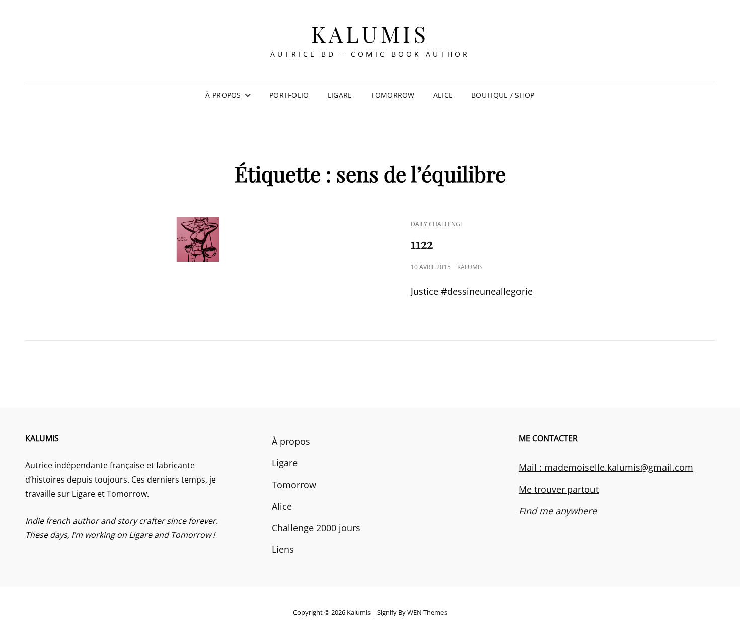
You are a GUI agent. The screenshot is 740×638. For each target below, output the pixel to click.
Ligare (340, 95)
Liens (283, 549)
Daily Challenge (437, 224)
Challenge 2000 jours (316, 528)
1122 (422, 243)
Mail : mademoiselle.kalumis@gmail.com (606, 467)
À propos (223, 95)
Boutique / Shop (502, 95)
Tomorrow (392, 95)
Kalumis (370, 33)
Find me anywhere (558, 511)
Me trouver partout (559, 489)
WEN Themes (427, 612)
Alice (443, 95)
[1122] (197, 239)
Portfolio (289, 95)
